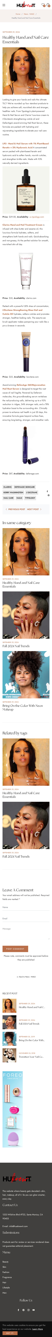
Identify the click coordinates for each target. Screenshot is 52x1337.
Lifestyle (6, 1287)
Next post (33, 509)
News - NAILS (29, 14)
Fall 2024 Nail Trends (16, 646)
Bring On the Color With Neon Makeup (23, 707)
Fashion (6, 1272)
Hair (4, 1282)
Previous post (16, 509)
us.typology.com (36, 216)
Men (5, 1292)
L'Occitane (31, 492)
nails (19, 498)
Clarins (7, 487)
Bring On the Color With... (32, 1040)
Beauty (5, 1261)
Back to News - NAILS (27, 977)
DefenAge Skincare (25, 487)
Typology (30, 498)
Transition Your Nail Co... (31, 1056)
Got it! (10, 1333)
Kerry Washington (13, 492)
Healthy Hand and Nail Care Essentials (21, 584)
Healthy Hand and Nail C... (32, 1007)
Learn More (37, 1329)
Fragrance (7, 1277)
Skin (4, 1266)
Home (18, 14)
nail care (9, 498)
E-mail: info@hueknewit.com (15, 1226)
